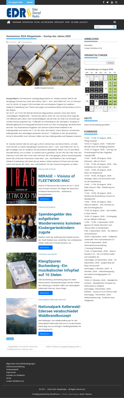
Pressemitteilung (26, 42)
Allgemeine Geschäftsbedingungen (20, 363)
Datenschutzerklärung (15, 366)
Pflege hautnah (90, 141)
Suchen (110, 63)
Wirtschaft (59, 22)
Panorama (17, 22)
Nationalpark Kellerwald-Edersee (52, 299)
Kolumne (74, 22)
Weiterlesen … (45, 199)
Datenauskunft (12, 369)
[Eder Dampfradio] (8, 22)
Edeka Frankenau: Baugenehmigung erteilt (62, 346)
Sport (67, 22)
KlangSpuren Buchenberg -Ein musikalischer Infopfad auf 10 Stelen (58, 268)
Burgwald (10, 339)
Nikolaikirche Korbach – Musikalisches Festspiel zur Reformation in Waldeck (101, 283)
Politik (36, 22)
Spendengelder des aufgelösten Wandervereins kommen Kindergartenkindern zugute (59, 223)
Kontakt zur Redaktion (15, 375)
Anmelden (88, 45)
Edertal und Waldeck (46, 207)
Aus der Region (47, 22)
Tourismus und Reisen (47, 254)
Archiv (8, 378)
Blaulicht (84, 22)
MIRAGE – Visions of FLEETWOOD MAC (56, 178)
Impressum (11, 372)
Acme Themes (86, 394)
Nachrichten (27, 22)
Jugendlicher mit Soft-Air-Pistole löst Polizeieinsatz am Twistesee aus (22, 347)
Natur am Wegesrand (93, 173)
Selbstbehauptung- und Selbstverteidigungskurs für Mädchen (99, 274)
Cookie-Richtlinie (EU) (93, 48)
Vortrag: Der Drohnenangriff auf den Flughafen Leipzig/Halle (100, 152)
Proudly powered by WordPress (45, 394)
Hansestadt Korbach (47, 169)
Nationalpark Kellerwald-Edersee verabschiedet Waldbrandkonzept (59, 311)
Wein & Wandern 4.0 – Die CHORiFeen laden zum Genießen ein (100, 254)
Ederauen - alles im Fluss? (95, 161)
